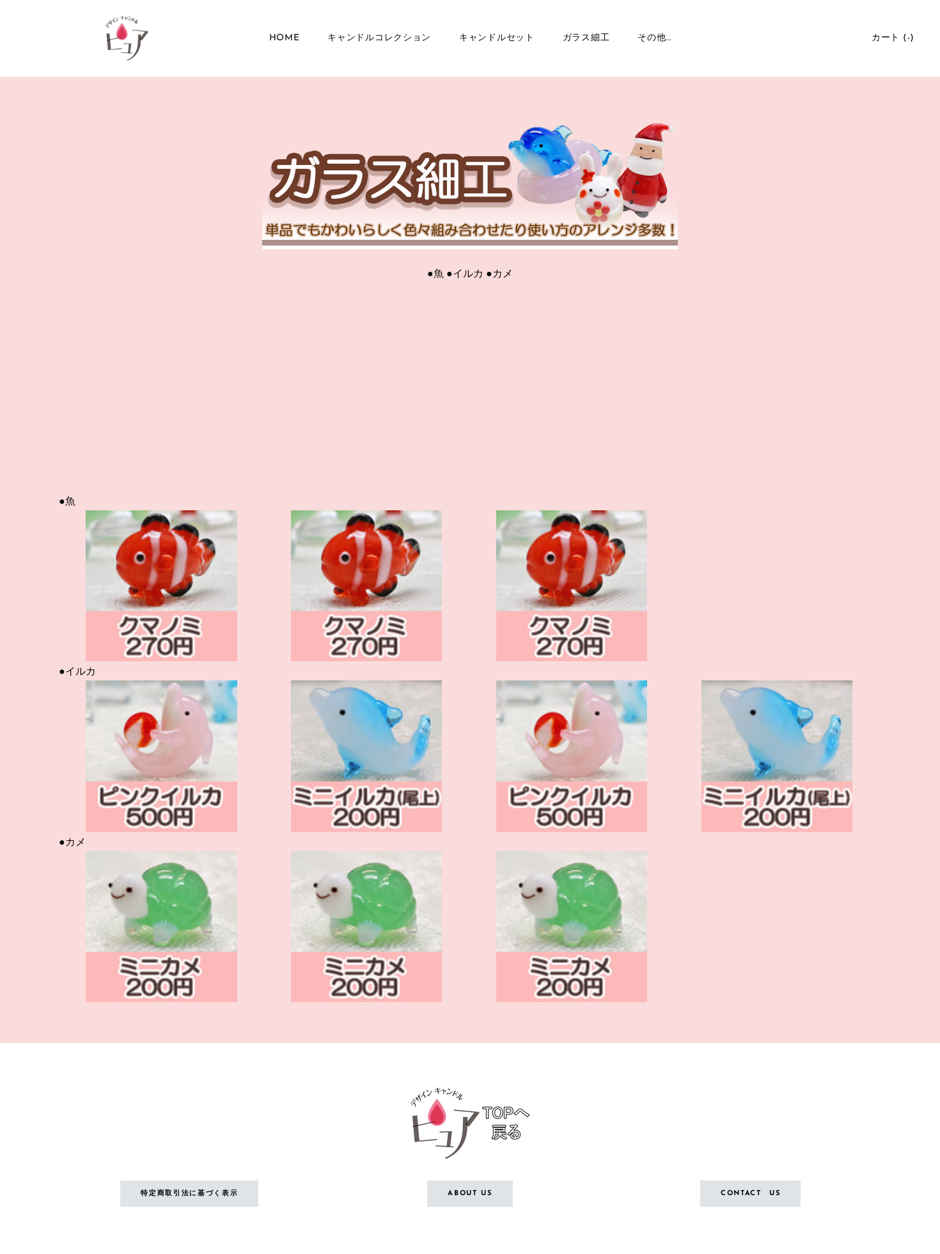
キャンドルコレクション (379, 38)
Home (284, 38)
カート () (893, 38)
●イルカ (464, 272)
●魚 (435, 272)
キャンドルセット (497, 38)
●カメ (499, 272)
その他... (654, 38)
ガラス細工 (586, 38)
